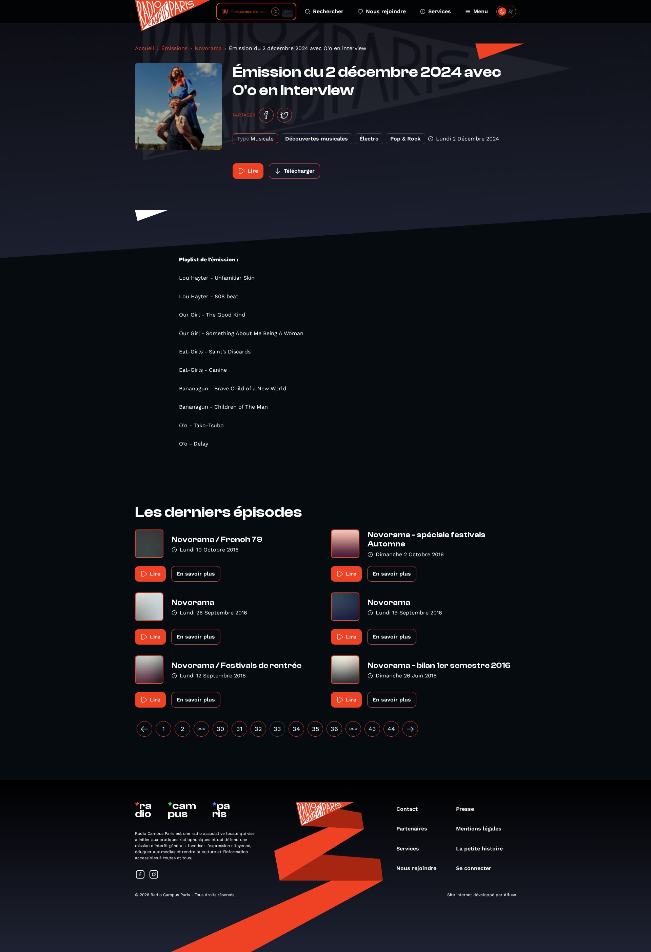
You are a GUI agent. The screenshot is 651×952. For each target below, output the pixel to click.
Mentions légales (478, 828)
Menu (480, 11)
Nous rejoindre (386, 11)
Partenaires (411, 828)
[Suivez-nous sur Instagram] (154, 875)
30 (220, 728)
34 (296, 728)
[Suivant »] (410, 728)
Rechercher (328, 11)
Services (439, 11)
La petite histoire (479, 848)
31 (239, 728)
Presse (465, 809)
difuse (510, 894)
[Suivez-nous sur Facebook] (140, 875)
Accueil (144, 48)
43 (372, 728)
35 (315, 728)
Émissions (174, 48)
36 (334, 728)
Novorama (208, 48)
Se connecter (473, 868)
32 (258, 728)
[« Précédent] (144, 728)
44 (391, 728)
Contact (407, 809)
